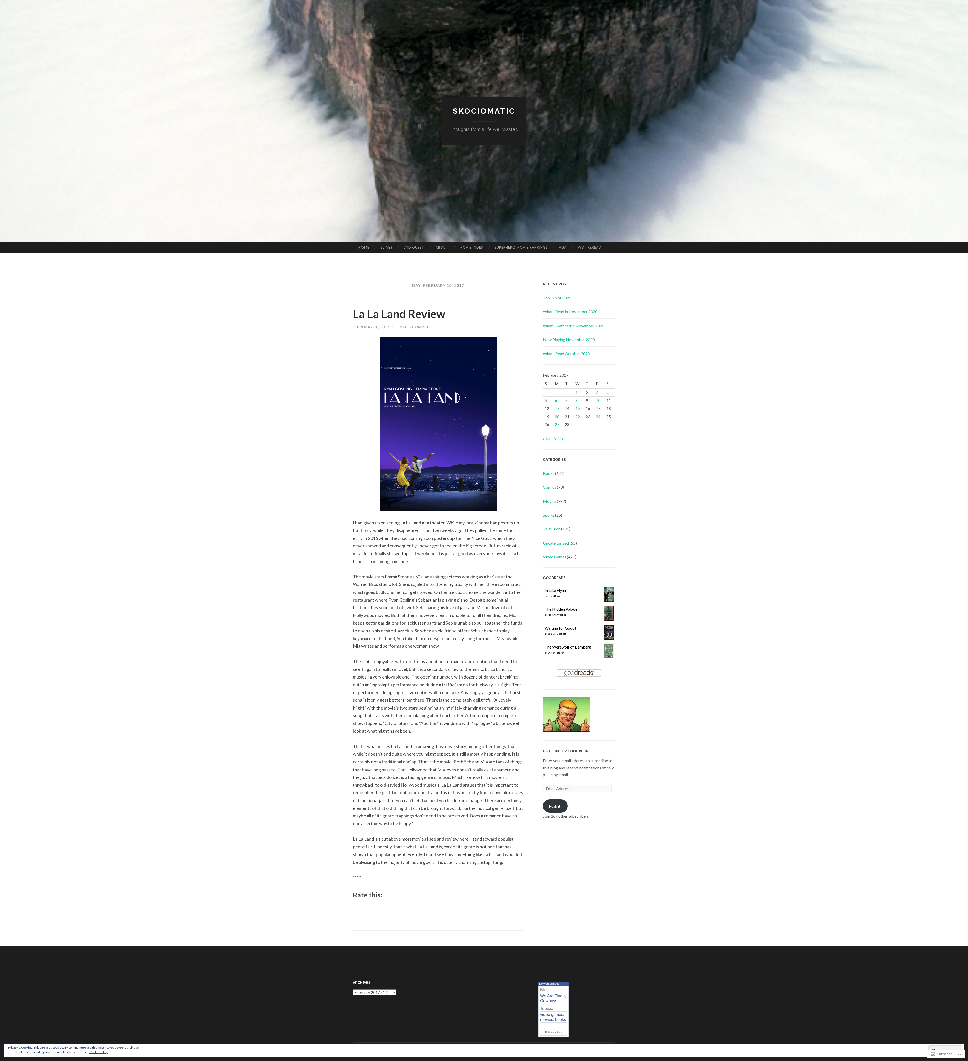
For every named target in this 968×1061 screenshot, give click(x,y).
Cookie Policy (98, 1052)
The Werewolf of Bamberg (567, 646)
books (560, 1019)
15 (577, 408)
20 (557, 416)
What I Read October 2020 (566, 353)
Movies (549, 501)
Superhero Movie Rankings (521, 247)
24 (598, 416)
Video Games (554, 556)
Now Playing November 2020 (569, 339)
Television (551, 528)
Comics (549, 487)
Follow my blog (553, 1032)
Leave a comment (414, 327)
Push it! (555, 806)
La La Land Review (399, 314)
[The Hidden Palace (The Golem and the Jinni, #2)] (609, 618)
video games (551, 1014)
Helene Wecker (557, 614)
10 (598, 400)
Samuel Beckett (557, 633)
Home (363, 247)
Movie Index (471, 247)
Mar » (559, 438)
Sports (548, 515)
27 (557, 424)
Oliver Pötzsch (556, 652)
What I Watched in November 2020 (573, 325)
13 (557, 408)
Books (548, 473)
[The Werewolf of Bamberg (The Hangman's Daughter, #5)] (609, 656)
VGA (563, 247)
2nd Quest (414, 247)
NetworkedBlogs (549, 983)
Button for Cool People (568, 751)
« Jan (547, 438)
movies (546, 1019)
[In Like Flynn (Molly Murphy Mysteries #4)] (609, 600)
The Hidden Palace (560, 609)
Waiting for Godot (560, 628)
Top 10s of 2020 (557, 297)
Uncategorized (556, 543)
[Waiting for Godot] (609, 638)
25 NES (386, 247)
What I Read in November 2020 (570, 311)
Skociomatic (484, 111)
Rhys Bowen (555, 595)
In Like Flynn (555, 590)
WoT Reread (589, 247)
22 (577, 416)
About (442, 247)
